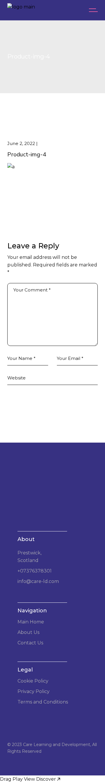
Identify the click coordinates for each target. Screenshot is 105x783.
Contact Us (30, 643)
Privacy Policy (34, 691)
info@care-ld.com (38, 581)
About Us (28, 632)
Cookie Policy (33, 681)
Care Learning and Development (56, 744)
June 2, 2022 (21, 143)
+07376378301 (35, 571)
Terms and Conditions (43, 702)
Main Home (31, 622)
